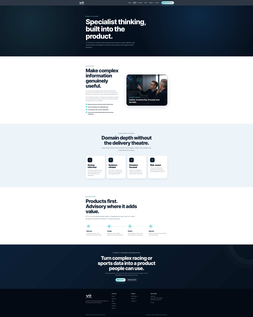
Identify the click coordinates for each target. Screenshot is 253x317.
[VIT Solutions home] (82, 3)
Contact (157, 2)
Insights (151, 2)
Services (140, 2)
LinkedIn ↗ (134, 301)
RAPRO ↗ (133, 298)
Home (129, 2)
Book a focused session (168, 2)
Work (145, 2)
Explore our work (132, 279)
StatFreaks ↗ (134, 296)
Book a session (120, 279)
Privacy (113, 308)
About (134, 2)
